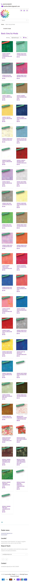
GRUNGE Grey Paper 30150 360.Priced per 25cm (21, 183)
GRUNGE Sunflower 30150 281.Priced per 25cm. (7, 353)
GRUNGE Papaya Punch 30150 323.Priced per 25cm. (7, 267)
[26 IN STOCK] (7, 68)
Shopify (13, 574)
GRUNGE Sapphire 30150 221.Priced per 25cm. (21, 310)
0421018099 (7, 4)
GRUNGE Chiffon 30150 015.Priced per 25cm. (7, 119)
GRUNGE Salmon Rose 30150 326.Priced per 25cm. (7, 310)
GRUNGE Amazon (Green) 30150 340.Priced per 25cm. (7, 55)
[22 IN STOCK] (7, 323)
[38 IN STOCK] (21, 323)
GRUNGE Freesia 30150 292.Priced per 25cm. (7, 183)
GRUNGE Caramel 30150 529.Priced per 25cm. (21, 97)
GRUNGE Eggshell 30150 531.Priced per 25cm (7, 162)
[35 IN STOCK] (21, 196)
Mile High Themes (24, 574)
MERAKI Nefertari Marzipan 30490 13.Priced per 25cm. (6, 439)
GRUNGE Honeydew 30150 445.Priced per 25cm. (21, 205)
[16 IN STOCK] (7, 174)
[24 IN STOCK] (7, 88)
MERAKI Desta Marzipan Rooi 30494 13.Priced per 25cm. (22, 418)
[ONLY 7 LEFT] (7, 430)
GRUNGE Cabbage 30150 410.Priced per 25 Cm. (7, 97)
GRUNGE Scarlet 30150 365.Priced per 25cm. (7, 332)
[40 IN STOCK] (7, 301)
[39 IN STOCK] (21, 217)
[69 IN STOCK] (7, 131)
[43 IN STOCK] (21, 387)
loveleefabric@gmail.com (11, 6)
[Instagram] (6, 559)
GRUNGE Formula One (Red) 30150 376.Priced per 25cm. (21, 162)
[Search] (26, 20)
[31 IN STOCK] (7, 258)
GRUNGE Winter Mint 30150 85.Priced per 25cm (7, 396)
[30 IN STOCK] (21, 174)
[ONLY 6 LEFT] (7, 46)
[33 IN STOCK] (21, 88)
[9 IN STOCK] (7, 217)
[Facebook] (2, 559)
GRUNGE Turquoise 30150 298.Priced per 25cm (7, 375)
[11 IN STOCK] (21, 46)
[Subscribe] (26, 554)
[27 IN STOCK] (7, 196)
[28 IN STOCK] (21, 153)
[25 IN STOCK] (7, 110)
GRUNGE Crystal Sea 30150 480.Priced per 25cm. (21, 140)
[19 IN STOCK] (7, 475)
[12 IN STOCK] (7, 344)
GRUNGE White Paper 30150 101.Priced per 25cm (22, 375)
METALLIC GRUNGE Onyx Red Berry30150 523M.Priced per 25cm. (21, 485)
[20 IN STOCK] (7, 499)
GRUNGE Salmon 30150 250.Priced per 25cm (21, 289)
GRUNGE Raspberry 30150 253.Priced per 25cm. (21, 267)
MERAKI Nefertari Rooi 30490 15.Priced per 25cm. (22, 439)
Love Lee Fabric (8, 574)
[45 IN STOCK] (21, 280)
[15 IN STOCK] (21, 238)
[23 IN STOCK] (21, 131)
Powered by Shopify (14, 576)
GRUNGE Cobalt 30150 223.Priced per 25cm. (21, 119)
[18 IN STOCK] (7, 153)
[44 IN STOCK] (7, 238)
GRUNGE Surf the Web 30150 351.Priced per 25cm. (21, 353)
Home (2, 24)
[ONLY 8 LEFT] (21, 258)
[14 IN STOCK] (21, 68)
